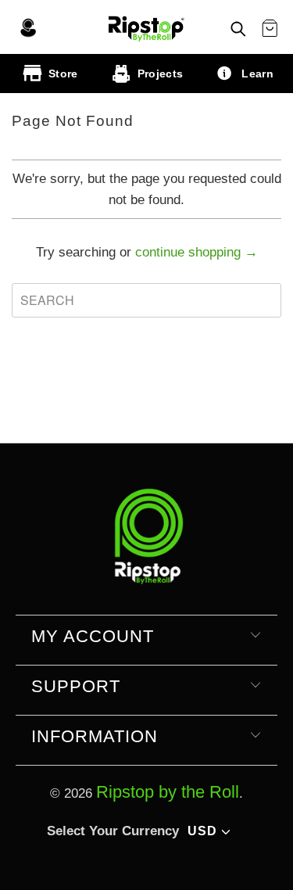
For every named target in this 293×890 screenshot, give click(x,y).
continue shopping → (196, 252)
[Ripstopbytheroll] (146, 27)
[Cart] (269, 29)
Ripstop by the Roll (167, 792)
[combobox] (146, 300)
